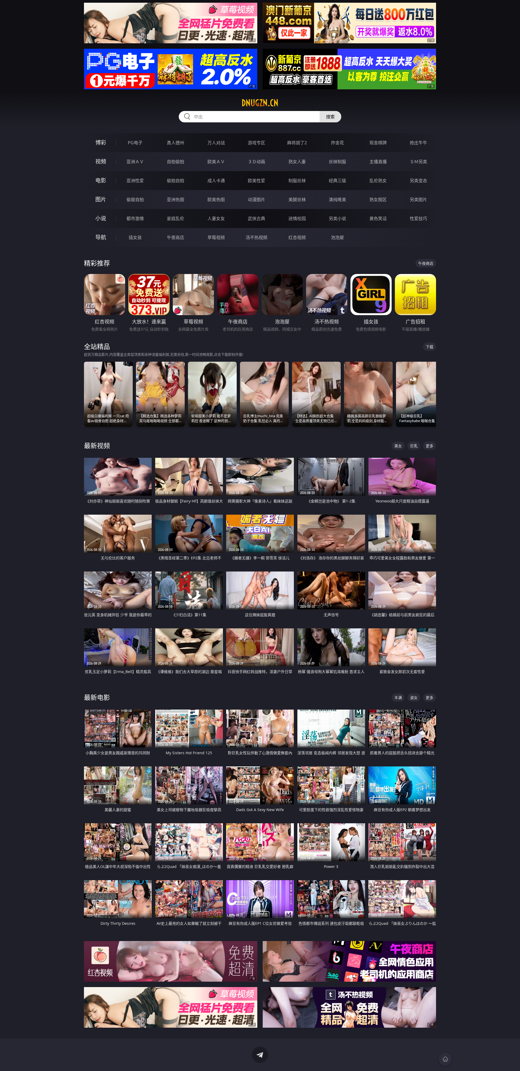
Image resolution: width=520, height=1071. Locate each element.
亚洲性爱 (135, 181)
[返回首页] (445, 1059)
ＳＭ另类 (418, 162)
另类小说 (337, 218)
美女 (398, 445)
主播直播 (378, 162)
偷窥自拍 (135, 200)
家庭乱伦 (175, 218)
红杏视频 (297, 237)
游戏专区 (256, 143)
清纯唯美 (337, 200)
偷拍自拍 (175, 181)
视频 (100, 161)
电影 (100, 180)
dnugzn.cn (260, 102)
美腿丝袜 (297, 200)
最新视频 (97, 445)
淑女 (414, 697)
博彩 (100, 142)
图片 (100, 199)
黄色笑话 (378, 218)
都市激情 (135, 218)
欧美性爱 (256, 181)
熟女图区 (378, 200)
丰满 (398, 697)
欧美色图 (216, 200)
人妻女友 (216, 218)
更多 (429, 445)
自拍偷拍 (175, 162)
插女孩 (135, 237)
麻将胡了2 (297, 143)
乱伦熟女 (378, 181)
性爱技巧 (418, 218)
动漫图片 (256, 200)
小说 (100, 218)
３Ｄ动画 (256, 162)
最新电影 (97, 697)
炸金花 (337, 143)
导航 (100, 237)
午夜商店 (175, 237)
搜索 (330, 117)
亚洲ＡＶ (135, 162)
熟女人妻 (297, 162)
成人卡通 (216, 181)
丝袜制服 (337, 162)
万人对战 (216, 143)
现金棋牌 (378, 143)
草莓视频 (216, 237)
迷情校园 (297, 218)
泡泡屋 (337, 237)
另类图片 (418, 200)
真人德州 (175, 143)
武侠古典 (256, 218)
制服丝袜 (297, 181)
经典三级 (337, 181)
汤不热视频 (256, 237)
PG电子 (135, 143)
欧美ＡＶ (216, 162)
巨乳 (414, 445)
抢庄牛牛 (418, 143)
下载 (429, 346)
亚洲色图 (175, 200)
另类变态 (418, 181)
